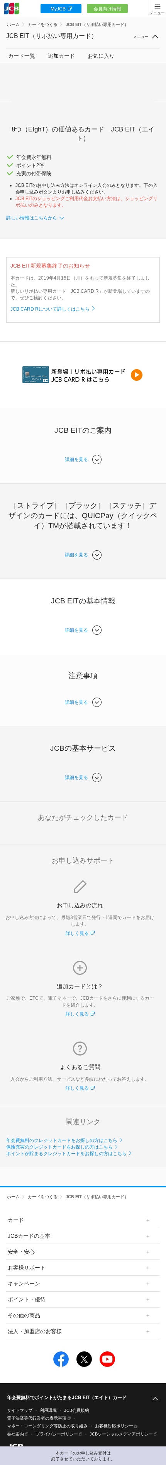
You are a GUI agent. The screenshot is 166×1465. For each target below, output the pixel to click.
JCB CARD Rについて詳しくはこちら (50, 309)
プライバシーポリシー (57, 1434)
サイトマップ (19, 1410)
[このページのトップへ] (155, 1399)
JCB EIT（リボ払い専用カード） (97, 24)
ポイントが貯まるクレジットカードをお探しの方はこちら (66, 1153)
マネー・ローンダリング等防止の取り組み (47, 1426)
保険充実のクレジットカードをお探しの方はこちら (59, 1147)
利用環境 (48, 1410)
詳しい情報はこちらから (31, 218)
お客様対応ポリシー (114, 1426)
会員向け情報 (107, 9)
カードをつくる (43, 24)
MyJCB (58, 9)
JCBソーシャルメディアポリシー (121, 1434)
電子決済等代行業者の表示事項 (36, 1418)
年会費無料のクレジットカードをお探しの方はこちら (61, 1140)
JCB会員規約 (76, 1410)
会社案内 (15, 1434)
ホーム (13, 24)
